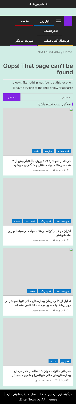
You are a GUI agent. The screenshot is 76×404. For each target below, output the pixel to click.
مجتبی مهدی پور (40, 169)
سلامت (25, 21)
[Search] (7, 21)
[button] (58, 21)
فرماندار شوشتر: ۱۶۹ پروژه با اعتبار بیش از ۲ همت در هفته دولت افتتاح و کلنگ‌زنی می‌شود (41, 163)
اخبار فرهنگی (45, 221)
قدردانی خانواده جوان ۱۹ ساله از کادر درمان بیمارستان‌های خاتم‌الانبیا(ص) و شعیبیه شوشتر (41, 373)
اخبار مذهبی (30, 221)
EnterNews (28, 399)
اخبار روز (45, 21)
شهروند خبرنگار (24, 41)
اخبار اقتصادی (50, 31)
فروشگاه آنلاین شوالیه (56, 41)
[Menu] (58, 21)
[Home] (68, 21)
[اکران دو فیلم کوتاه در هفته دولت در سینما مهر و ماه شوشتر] (38, 202)
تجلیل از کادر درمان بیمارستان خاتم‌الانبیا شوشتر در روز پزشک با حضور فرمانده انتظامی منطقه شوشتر (38, 305)
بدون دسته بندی (62, 221)
